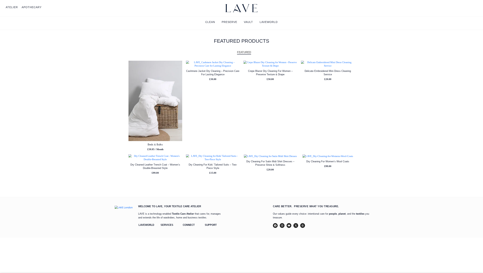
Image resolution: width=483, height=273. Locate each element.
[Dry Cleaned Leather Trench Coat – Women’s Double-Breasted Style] (155, 157)
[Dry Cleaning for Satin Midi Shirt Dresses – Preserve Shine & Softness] (270, 156)
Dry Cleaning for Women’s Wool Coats (327, 161)
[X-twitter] (295, 225)
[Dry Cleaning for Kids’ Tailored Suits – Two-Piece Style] (213, 157)
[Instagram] (282, 225)
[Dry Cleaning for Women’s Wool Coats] (328, 156)
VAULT (248, 22)
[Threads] (302, 225)
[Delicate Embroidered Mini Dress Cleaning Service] (328, 64)
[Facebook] (275, 225)
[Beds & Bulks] (155, 101)
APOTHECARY (32, 7)
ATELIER (12, 7)
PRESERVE (229, 22)
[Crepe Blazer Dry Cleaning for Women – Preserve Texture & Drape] (270, 64)
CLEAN (210, 22)
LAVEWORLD (269, 22)
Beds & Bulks (155, 144)
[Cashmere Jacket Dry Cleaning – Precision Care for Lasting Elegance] (213, 64)
